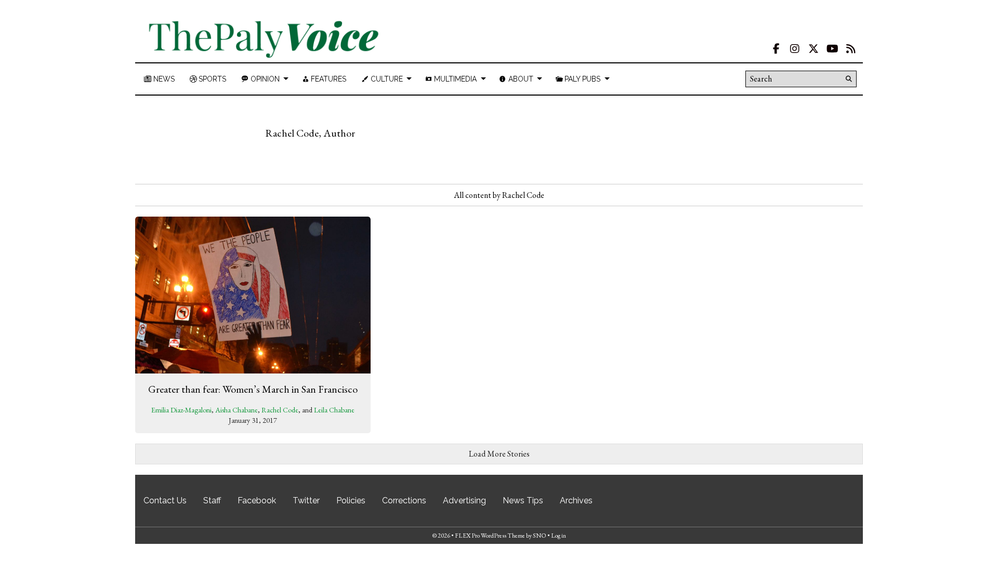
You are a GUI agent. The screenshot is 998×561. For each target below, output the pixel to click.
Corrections (404, 500)
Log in (558, 535)
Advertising (464, 500)
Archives (576, 500)
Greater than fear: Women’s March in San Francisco (253, 389)
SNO (539, 535)
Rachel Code (279, 410)
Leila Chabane (334, 410)
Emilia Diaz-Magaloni (181, 410)
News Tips (523, 500)
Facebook (257, 500)
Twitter (306, 500)
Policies (350, 500)
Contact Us (165, 500)
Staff (212, 500)
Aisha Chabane (236, 410)
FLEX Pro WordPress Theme (490, 535)
